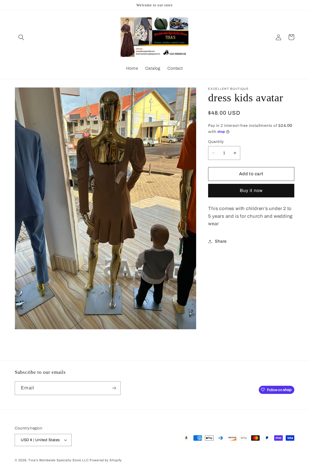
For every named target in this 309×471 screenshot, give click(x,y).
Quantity (216, 142)
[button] (21, 37)
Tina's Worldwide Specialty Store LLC (58, 460)
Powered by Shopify (106, 460)
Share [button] (221, 241)
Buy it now (251, 190)
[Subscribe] (113, 388)
